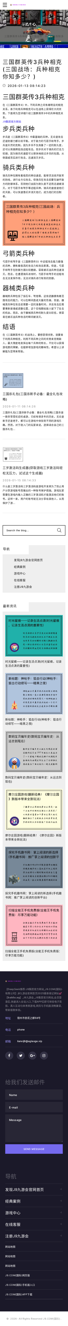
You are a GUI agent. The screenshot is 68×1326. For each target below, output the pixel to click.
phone (21, 1029)
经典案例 (20, 567)
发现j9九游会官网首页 (28, 560)
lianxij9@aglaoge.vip (29, 1041)
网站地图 (10, 1246)
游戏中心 (39, 32)
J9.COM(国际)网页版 (17, 1275)
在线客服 (20, 580)
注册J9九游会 (23, 587)
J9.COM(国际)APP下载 (18, 1294)
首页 (25, 32)
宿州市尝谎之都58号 (29, 1017)
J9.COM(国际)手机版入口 (20, 1284)
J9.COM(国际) (51, 1318)
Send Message (34, 1149)
